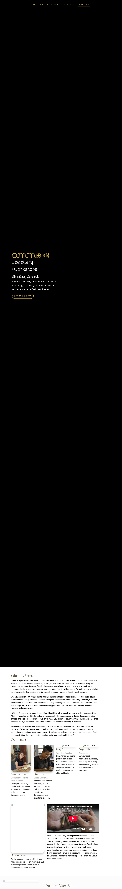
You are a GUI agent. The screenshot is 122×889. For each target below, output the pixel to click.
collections (67, 5)
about (41, 5)
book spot (84, 4)
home (33, 5)
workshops (53, 5)
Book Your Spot (23, 296)
